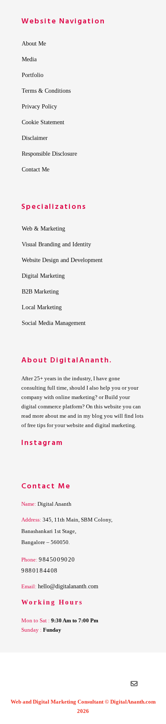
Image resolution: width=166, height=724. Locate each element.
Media (29, 60)
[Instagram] (82, 685)
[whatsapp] (116, 685)
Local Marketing (42, 308)
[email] (134, 685)
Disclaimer (35, 138)
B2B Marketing (40, 292)
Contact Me (35, 170)
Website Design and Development (62, 260)
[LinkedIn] (65, 685)
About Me (34, 44)
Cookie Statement (43, 122)
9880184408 (39, 570)
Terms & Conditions (46, 91)
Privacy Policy (39, 107)
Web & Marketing (43, 229)
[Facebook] (31, 685)
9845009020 (57, 559)
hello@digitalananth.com (68, 586)
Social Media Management (54, 323)
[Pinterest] (99, 685)
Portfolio (32, 75)
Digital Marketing (43, 276)
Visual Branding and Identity (56, 245)
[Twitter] (48, 685)
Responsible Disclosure (49, 154)
